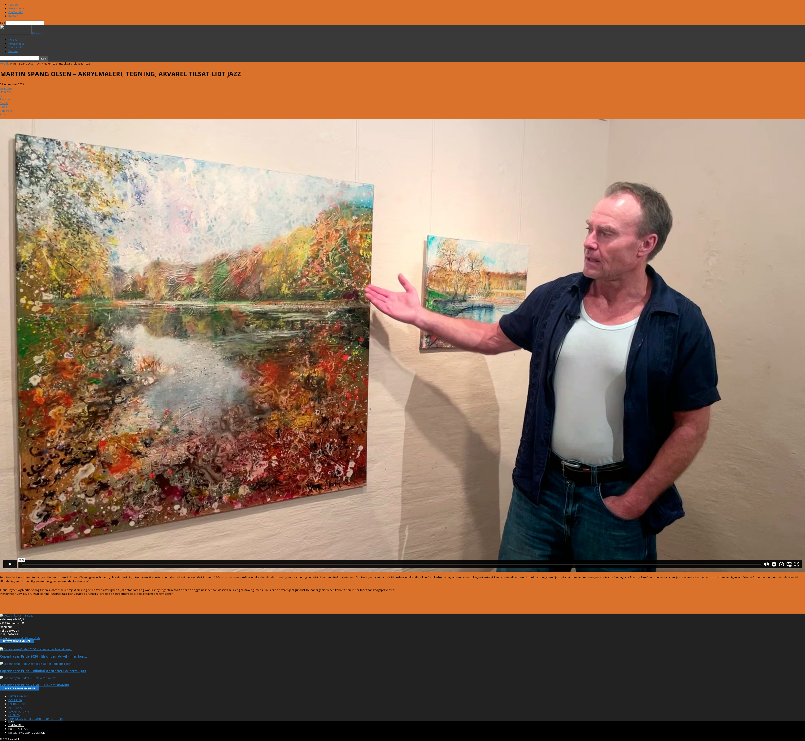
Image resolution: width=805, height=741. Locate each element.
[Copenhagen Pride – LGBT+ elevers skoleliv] (28, 678)
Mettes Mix (18, 696)
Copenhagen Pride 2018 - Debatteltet (35, 719)
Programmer (16, 8)
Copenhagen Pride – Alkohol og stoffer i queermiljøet (43, 671)
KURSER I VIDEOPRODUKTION (26, 733)
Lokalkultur (18, 711)
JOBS (11, 721)
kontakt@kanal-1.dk (27, 638)
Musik (13, 715)
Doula (15, 700)
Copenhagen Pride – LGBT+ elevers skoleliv (34, 685)
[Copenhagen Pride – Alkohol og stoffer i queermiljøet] (35, 664)
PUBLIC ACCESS (18, 729)
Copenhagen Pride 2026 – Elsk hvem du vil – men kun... (43, 656)
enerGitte (16, 704)
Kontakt (13, 16)
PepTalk (15, 708)
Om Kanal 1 (15, 12)
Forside (13, 4)
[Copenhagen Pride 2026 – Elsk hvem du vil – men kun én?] (36, 649)
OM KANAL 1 (16, 725)
